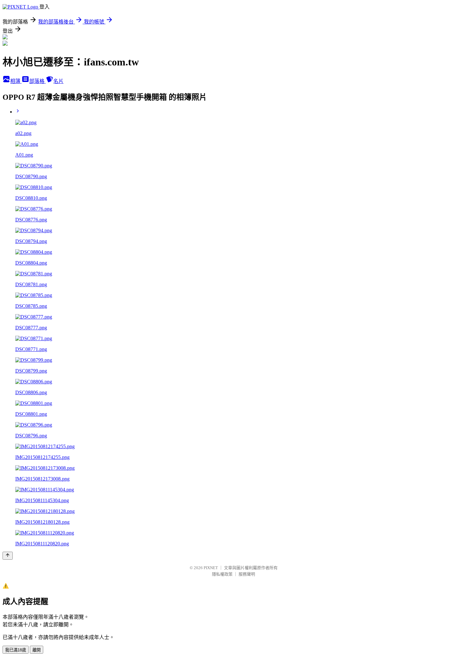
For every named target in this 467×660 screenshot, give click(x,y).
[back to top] (8, 556)
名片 (58, 81)
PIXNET (211, 567)
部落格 (37, 81)
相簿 (16, 81)
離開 (36, 650)
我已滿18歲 (15, 650)
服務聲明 (247, 574)
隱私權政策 (222, 574)
